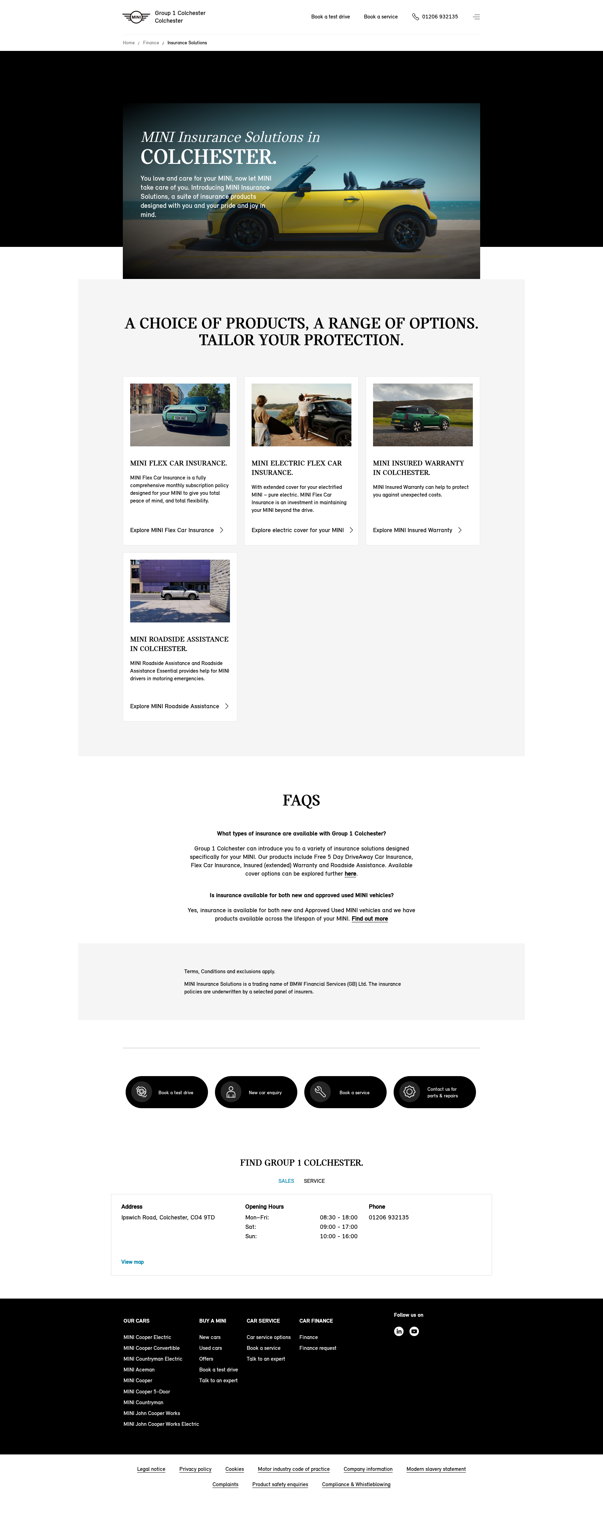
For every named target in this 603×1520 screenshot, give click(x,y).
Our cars (137, 1320)
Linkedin (399, 1331)
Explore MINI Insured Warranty (412, 530)
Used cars (210, 1348)
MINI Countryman (143, 1402)
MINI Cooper (138, 1380)
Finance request (317, 1348)
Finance (151, 42)
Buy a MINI (212, 1320)
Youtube (414, 1331)
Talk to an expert (218, 1380)
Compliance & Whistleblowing (356, 1484)
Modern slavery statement (436, 1469)
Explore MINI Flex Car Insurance (172, 530)
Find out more (370, 918)
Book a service (381, 16)
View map (132, 1261)
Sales (286, 1181)
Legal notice (151, 1469)
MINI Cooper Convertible (152, 1348)
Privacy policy (195, 1469)
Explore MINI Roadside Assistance (174, 706)
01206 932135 (440, 16)
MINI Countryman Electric (153, 1358)
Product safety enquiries (280, 1484)
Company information (368, 1469)
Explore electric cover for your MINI (298, 530)
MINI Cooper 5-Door (147, 1391)
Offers (206, 1358)
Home (129, 42)
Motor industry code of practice (294, 1469)
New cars (210, 1337)
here (350, 873)
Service (314, 1181)
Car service (263, 1320)
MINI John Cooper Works (152, 1413)
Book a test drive (330, 16)
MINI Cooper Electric (147, 1337)
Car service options (269, 1337)
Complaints (225, 1484)
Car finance (316, 1320)
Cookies (234, 1469)
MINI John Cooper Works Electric (161, 1424)
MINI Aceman (139, 1369)
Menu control (477, 17)
